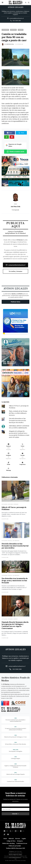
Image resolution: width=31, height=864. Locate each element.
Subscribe (14, 813)
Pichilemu (16, 504)
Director (17, 838)
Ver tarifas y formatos (15, 271)
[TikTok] (4, 834)
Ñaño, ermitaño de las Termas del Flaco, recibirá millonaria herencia (18, 413)
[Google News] (8, 834)
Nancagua (13, 29)
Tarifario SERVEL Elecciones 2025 (15, 848)
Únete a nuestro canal (17, 151)
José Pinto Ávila (15, 206)
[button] (2, 3)
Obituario (10, 504)
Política (15, 619)
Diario (5, 838)
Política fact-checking (8, 843)
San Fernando (16, 540)
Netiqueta (20, 841)
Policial (21, 29)
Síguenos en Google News (15, 145)
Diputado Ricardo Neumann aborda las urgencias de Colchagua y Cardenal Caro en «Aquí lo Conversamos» (15, 625)
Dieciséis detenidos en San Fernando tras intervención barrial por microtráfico (17, 420)
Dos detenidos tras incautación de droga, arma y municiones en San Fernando (15, 580)
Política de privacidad (15, 846)
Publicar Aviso (15, 302)
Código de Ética (11, 841)
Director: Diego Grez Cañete (15, 854)
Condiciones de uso (21, 843)
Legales (24, 838)
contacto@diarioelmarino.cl (16, 265)
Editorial (11, 838)
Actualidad (5, 29)
